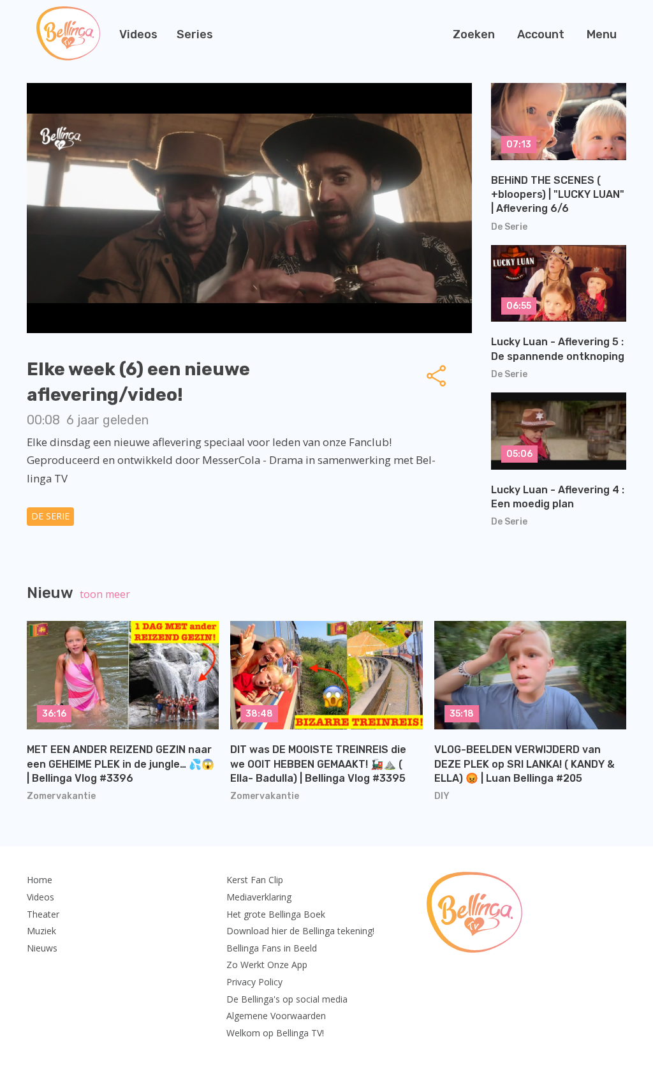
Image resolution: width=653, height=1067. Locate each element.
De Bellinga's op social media (287, 999)
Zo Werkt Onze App (266, 965)
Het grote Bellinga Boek (275, 914)
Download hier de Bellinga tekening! (300, 931)
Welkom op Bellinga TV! (275, 1033)
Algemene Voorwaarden (276, 1016)
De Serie (50, 516)
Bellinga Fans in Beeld (271, 948)
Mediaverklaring (258, 897)
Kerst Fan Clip (254, 880)
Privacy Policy (254, 982)
